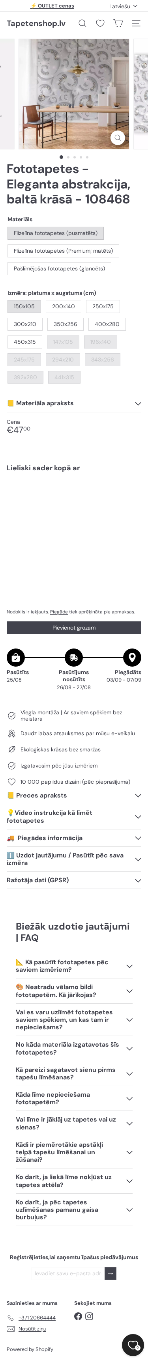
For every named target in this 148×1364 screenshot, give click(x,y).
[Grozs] (118, 23)
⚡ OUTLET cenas (52, 5)
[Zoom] (118, 137)
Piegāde (59, 612)
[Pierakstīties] (110, 1273)
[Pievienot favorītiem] (131, 494)
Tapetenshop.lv (36, 23)
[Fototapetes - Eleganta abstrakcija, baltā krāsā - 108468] (74, 506)
